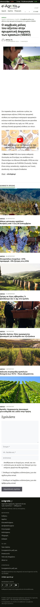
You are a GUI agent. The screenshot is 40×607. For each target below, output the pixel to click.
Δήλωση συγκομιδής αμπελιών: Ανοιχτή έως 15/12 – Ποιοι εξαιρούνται (17, 372)
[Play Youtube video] (20, 140)
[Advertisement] (20, 92)
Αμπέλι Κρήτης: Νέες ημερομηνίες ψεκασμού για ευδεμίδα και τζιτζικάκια (17, 335)
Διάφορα (4, 539)
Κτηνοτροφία (6, 529)
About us (4, 560)
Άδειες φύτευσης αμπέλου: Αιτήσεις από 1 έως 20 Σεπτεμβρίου (15, 222)
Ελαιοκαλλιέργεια (7, 522)
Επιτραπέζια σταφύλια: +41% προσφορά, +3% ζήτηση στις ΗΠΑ (14, 260)
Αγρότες (10, 11)
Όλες (35, 11)
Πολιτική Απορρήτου (8, 557)
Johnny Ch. (9, 40)
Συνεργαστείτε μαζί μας (9, 550)
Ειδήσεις (4, 516)
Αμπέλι (4, 17)
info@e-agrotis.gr (7, 577)
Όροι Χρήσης (6, 547)
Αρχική (4, 11)
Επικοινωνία (6, 553)
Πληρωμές (17, 11)
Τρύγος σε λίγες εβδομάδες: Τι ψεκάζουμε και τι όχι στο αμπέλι (14, 297)
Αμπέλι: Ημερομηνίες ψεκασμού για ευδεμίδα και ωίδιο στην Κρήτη (15, 410)
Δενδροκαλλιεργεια (8, 526)
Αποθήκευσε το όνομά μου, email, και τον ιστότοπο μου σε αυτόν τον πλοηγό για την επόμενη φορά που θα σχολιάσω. (20, 465)
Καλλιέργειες (10, 19)
